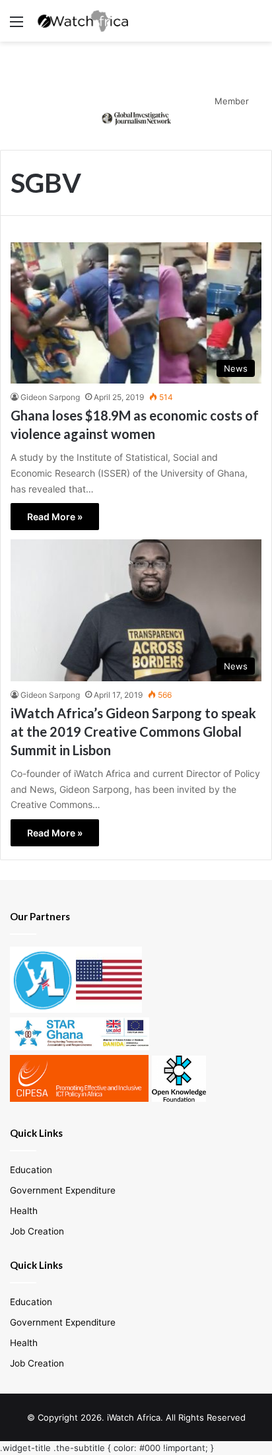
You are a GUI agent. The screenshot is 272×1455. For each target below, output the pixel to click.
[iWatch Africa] (86, 20)
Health (24, 1210)
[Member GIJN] (136, 117)
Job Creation (37, 1231)
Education (31, 1170)
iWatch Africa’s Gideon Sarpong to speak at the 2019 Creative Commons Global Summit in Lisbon (133, 731)
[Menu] (16, 26)
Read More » (55, 516)
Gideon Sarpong (50, 397)
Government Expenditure (63, 1190)
